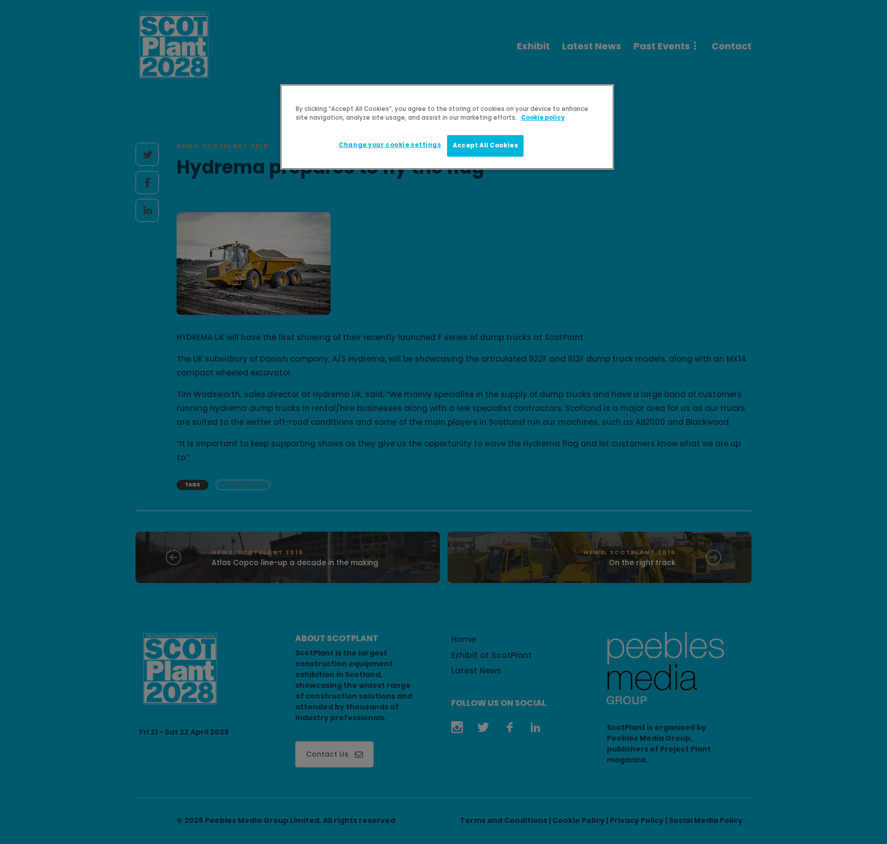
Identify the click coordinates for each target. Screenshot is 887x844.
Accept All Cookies (485, 145)
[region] (447, 127)
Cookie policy (543, 118)
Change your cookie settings (390, 145)
